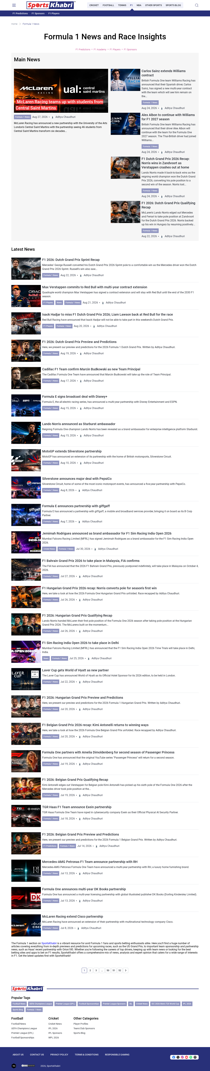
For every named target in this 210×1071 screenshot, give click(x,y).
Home (14, 24)
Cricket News (49, 549)
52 (119, 970)
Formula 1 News (22, 117)
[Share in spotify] (190, 1057)
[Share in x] (178, 1057)
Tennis (122, 5)
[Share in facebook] (173, 1057)
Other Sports (153, 5)
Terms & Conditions (86, 1054)
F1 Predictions (20, 13)
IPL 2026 (187, 1004)
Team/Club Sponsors (84, 1028)
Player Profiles (81, 1023)
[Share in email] (195, 1057)
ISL (130, 1004)
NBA (139, 5)
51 (114, 970)
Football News (19, 1004)
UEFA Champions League (40, 1004)
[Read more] (61, 101)
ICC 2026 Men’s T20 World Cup (165, 1004)
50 (108, 970)
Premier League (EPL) (65, 1004)
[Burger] (14, 5)
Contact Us (37, 1054)
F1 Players (53, 13)
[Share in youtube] (186, 1057)
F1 (131, 5)
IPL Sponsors (55, 1033)
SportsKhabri (49, 943)
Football (108, 5)
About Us (18, 1054)
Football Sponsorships (89, 1004)
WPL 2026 (53, 1037)
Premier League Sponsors (114, 1004)
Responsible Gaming (117, 1054)
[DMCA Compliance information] (28, 1066)
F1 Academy (100, 49)
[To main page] (51, 5)
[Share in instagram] (182, 1057)
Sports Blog (173, 5)
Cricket (94, 5)
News (59, 303)
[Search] (197, 5)
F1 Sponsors (38, 13)
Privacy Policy (59, 1054)
